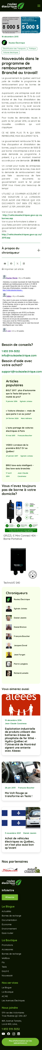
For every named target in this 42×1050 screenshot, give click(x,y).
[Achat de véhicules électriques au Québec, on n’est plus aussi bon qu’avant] (21, 830)
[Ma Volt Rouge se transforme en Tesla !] (21, 781)
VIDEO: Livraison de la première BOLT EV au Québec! (17, 448)
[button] (39, 5)
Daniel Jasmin (20, 618)
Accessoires (7, 949)
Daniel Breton (20, 627)
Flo (3, 962)
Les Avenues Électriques (13, 1000)
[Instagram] (13, 1033)
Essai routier (7, 933)
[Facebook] (8, 1033)
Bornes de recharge (11, 915)
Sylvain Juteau (26, 401)
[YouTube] (3, 1033)
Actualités (6, 911)
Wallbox (6, 958)
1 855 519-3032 (11, 351)
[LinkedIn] (18, 1033)
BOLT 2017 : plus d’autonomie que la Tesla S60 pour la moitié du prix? (20, 393)
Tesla (4, 966)
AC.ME (5, 996)
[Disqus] (21, 303)
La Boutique (7, 992)
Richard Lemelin (21, 673)
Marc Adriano (26, 418)
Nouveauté (7, 975)
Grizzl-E (5, 971)
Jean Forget (19, 654)
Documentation (9, 920)
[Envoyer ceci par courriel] (5, 263)
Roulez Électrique (17, 43)
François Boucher (25, 436)
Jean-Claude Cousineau (23, 474)
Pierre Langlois (21, 664)
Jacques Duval (20, 645)
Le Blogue (6, 987)
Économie (6, 924)
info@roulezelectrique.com (19, 355)
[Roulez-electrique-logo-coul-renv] (13, 6)
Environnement (9, 928)
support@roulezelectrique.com (22, 371)
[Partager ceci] (11, 263)
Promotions (7, 945)
